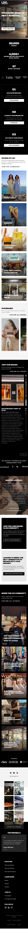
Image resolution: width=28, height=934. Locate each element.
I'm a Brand (8, 895)
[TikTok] (6, 907)
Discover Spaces (9, 868)
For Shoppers (14, 100)
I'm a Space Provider (10, 899)
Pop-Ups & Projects (10, 871)
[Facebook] (11, 773)
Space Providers (14, 145)
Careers (9, 920)
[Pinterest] (17, 773)
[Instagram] (14, 773)
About (6, 880)
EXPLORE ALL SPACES (18, 371)
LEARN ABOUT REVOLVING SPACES (14, 573)
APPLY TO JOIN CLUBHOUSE (12, 540)
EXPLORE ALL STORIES (11, 601)
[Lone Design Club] (5, 2)
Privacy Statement (17, 920)
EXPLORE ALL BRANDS (18, 315)
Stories (7, 883)
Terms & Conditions (11, 924)
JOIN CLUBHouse (8, 28)
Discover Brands (9, 865)
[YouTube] (9, 907)
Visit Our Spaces (8, 25)
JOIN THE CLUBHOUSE (11, 166)
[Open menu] (25, 2)
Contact (7, 887)
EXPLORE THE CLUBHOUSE (14, 826)
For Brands (14, 122)
